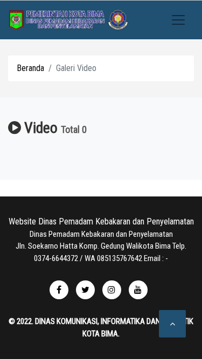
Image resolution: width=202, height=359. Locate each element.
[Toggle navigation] (178, 20)
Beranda (30, 68)
